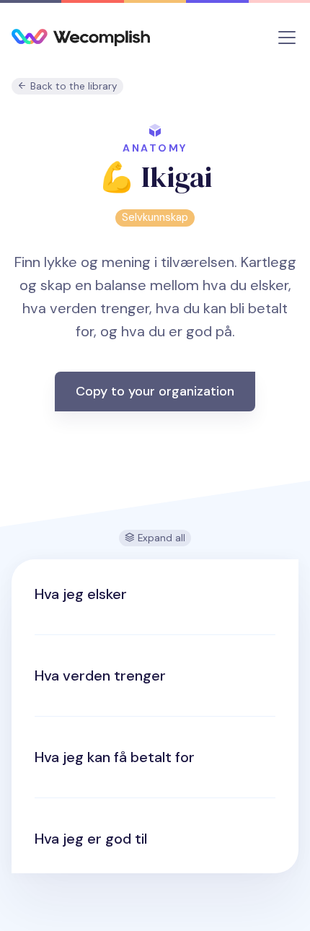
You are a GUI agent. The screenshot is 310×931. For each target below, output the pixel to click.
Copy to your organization (155, 391)
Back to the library (72, 86)
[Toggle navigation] (286, 37)
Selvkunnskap (155, 217)
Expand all (160, 538)
